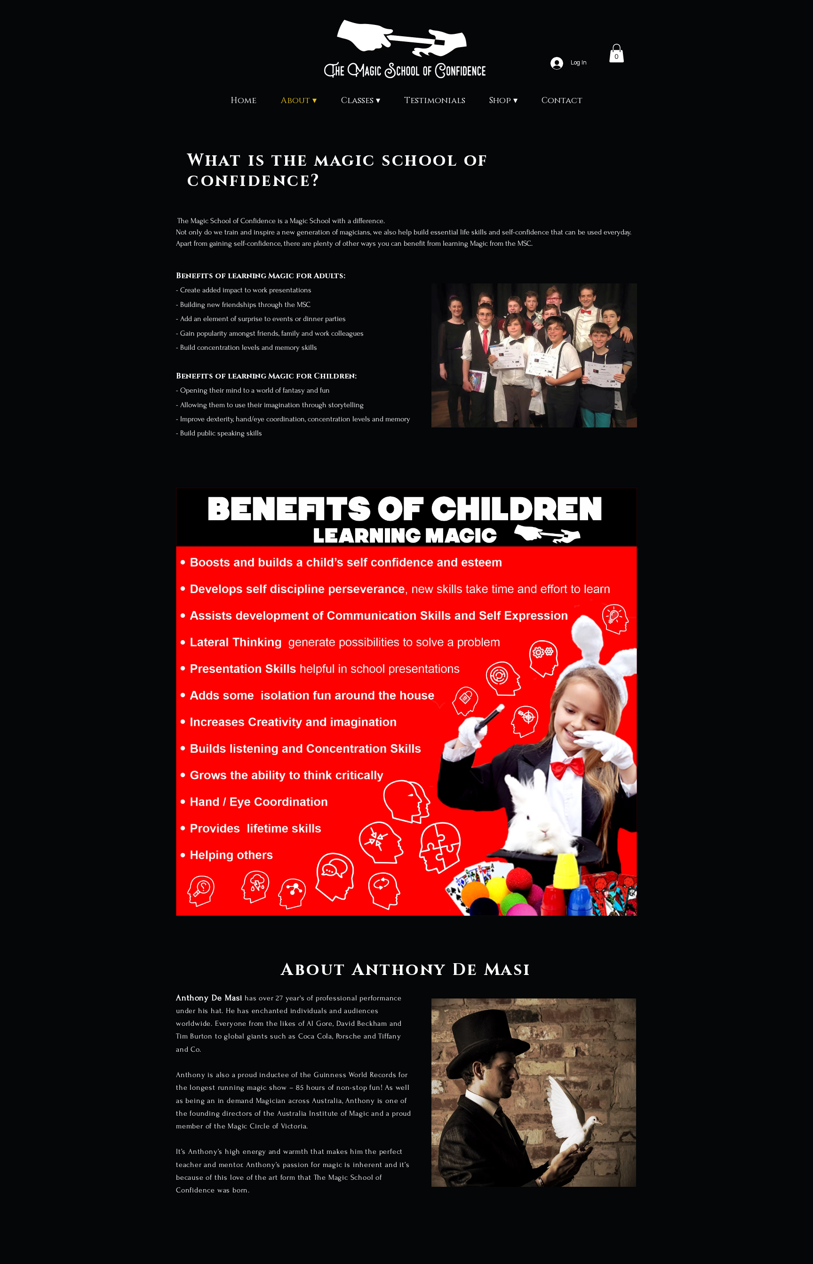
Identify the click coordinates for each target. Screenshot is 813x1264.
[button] (534, 355)
